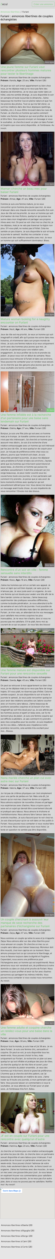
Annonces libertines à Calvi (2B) (16, 1241)
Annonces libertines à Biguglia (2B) (17, 1230)
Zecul (4, 4)
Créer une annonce (43, 4)
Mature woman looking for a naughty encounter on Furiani (25, 320)
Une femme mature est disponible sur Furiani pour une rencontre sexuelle (25, 671)
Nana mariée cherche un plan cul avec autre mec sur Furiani (26, 779)
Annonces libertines (10, 12)
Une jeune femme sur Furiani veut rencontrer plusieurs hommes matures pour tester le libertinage (26, 70)
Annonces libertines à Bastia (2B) (16, 1225)
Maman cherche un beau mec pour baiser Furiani (24, 190)
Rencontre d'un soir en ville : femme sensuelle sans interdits (24, 571)
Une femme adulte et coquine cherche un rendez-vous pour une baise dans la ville (26, 1031)
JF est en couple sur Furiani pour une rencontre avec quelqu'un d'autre (25, 1137)
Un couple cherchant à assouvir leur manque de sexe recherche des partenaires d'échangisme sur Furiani (25, 923)
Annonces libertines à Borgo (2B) (16, 1236)
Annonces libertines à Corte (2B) (16, 1246)
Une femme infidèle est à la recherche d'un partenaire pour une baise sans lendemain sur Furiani (26, 418)
